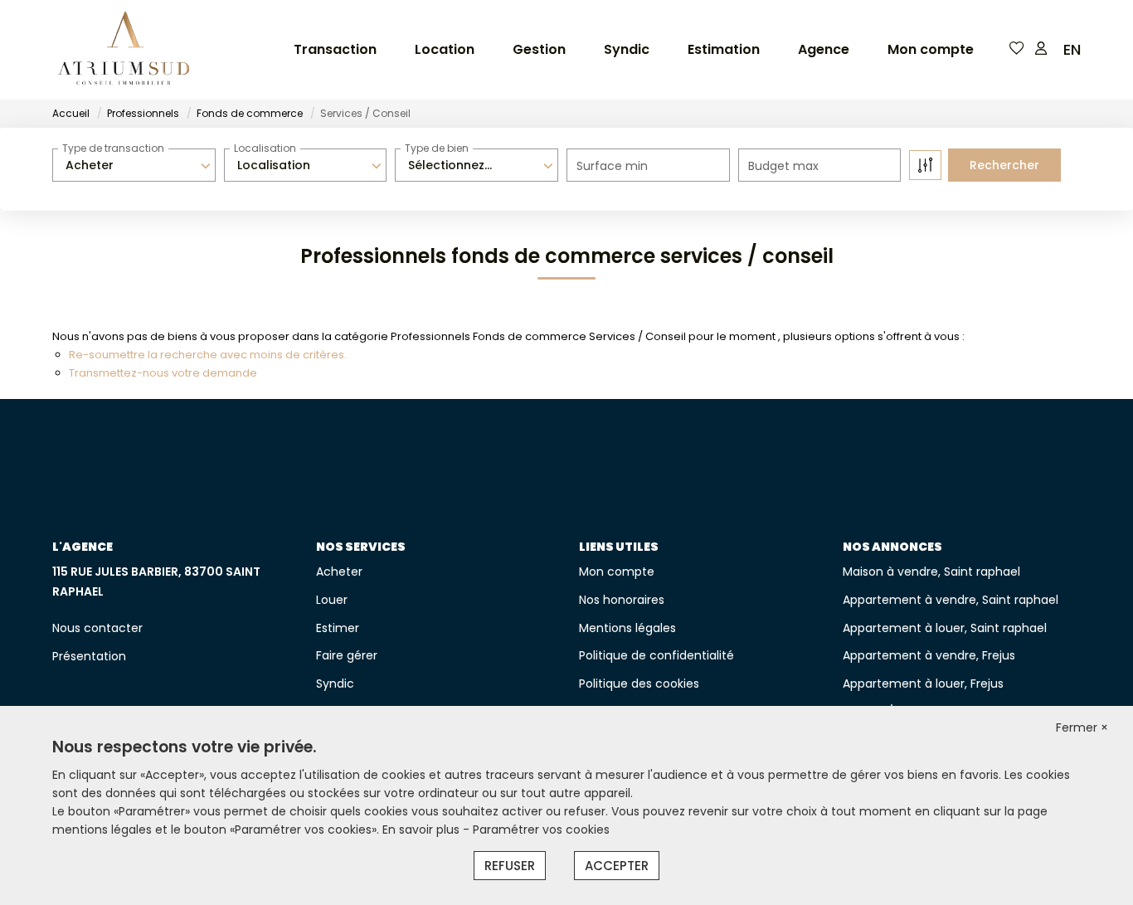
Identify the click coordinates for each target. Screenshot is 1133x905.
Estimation (724, 49)
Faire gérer (346, 655)
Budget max (783, 166)
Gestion (539, 49)
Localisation (265, 148)
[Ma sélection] (1016, 49)
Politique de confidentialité (656, 655)
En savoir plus (422, 829)
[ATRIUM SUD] (123, 49)
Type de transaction (113, 148)
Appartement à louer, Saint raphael (945, 628)
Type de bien (437, 148)
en (1072, 49)
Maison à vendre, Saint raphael (931, 571)
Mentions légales (627, 628)
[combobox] (134, 165)
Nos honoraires (621, 599)
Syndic (626, 49)
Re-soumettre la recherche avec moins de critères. (208, 354)
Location (444, 49)
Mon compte (930, 49)
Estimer (337, 628)
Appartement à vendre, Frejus (929, 655)
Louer (332, 599)
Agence (823, 49)
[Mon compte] (1041, 49)
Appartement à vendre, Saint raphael (950, 599)
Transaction (335, 49)
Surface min (612, 166)
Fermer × (1082, 727)
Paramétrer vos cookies (541, 829)
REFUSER (509, 865)
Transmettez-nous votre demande (163, 373)
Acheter (339, 571)
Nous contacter (97, 628)
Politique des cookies (639, 683)
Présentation (89, 656)
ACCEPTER (617, 865)
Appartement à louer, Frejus (923, 683)
